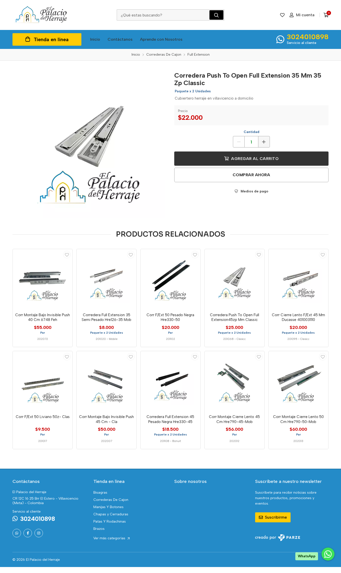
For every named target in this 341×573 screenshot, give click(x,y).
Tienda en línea (51, 39)
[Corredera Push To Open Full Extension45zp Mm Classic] (234, 279)
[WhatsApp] (16, 533)
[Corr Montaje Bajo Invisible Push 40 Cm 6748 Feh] (42, 279)
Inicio (95, 39)
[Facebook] (27, 533)
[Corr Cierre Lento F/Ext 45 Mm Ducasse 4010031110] (298, 279)
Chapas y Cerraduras (110, 514)
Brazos (99, 529)
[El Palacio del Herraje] (41, 15)
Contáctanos (120, 39)
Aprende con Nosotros (161, 39)
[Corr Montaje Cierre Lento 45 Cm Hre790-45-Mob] (234, 381)
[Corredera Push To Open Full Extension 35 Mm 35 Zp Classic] (90, 143)
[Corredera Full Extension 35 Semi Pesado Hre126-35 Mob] (106, 279)
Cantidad (251, 132)
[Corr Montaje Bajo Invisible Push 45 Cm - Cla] (106, 381)
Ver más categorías (109, 538)
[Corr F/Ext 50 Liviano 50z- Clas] (42, 381)
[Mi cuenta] (67, 254)
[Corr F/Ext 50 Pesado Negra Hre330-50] (170, 279)
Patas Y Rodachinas (109, 521)
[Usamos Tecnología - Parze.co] (277, 537)
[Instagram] (38, 533)
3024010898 (308, 36)
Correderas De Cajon (110, 500)
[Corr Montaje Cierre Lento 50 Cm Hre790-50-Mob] (298, 381)
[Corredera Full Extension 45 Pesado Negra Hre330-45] (170, 381)
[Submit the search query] (216, 15)
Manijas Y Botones (108, 507)
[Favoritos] (282, 15)
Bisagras (100, 492)
